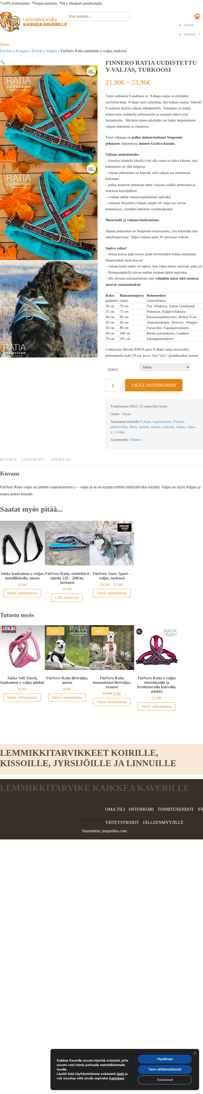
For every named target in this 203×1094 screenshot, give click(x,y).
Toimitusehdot (175, 809)
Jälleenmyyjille (163, 822)
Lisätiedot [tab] (33, 459)
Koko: (113, 370)
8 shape (145, 422)
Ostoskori (192, 34)
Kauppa (22, 51)
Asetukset (116, 1078)
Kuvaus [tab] (8, 459)
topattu (155, 427)
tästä (120, 1074)
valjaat (180, 427)
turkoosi (168, 427)
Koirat (37, 51)
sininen (144, 427)
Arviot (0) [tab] (60, 459)
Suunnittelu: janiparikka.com (104, 831)
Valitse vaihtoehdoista (22, 593)
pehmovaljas (119, 427)
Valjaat (51, 51)
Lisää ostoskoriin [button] (67, 597)
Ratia (133, 427)
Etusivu (6, 51)
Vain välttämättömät (165, 1069)
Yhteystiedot (122, 822)
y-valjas (119, 432)
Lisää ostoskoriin (154, 385)
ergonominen (162, 422)
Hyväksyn (165, 1059)
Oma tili (189, 25)
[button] (2, 62)
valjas (191, 427)
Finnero (178, 422)
